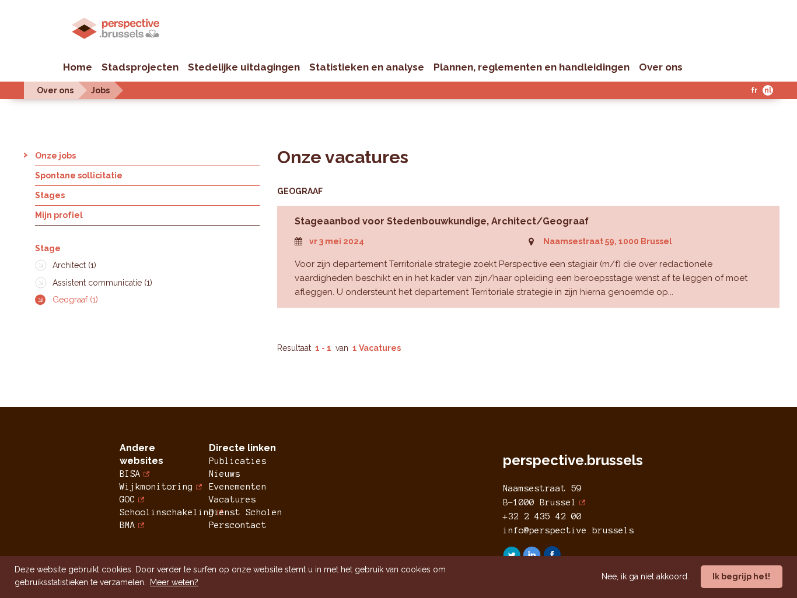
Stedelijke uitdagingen (244, 67)
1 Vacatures (376, 348)
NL (767, 90)
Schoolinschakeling (167, 512)
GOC (127, 499)
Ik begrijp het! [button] (741, 576)
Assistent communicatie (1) (102, 282)
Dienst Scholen (245, 512)
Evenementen (238, 486)
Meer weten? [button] (174, 582)
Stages (50, 195)
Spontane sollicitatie (79, 175)
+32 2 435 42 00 (542, 516)
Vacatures (232, 499)
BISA (130, 474)
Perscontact (238, 525)
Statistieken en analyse (366, 67)
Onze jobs (55, 155)
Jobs (100, 90)
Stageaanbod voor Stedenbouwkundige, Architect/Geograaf (442, 221)
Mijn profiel (59, 215)
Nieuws (224, 474)
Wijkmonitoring (156, 486)
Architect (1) (74, 265)
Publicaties (238, 461)
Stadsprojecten (140, 67)
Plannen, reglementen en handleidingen (532, 67)
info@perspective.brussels (568, 530)
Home (77, 67)
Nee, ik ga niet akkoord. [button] (645, 576)
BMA (127, 525)
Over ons (661, 67)
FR (754, 90)
